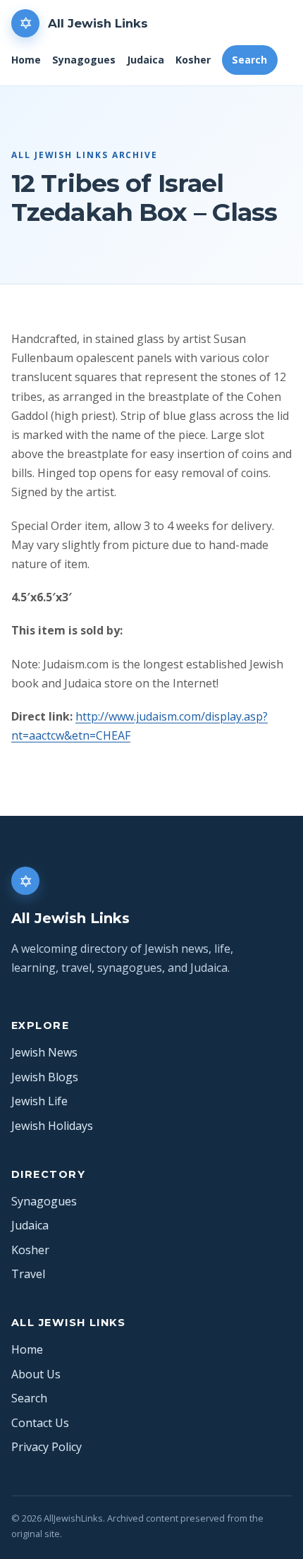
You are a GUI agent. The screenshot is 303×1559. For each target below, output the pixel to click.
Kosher (193, 59)
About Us (36, 1374)
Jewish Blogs (44, 1077)
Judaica (145, 59)
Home (26, 59)
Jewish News (44, 1052)
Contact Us (40, 1423)
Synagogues (84, 59)
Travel (28, 1274)
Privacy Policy (46, 1447)
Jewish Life (39, 1101)
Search (249, 59)
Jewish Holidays (52, 1125)
